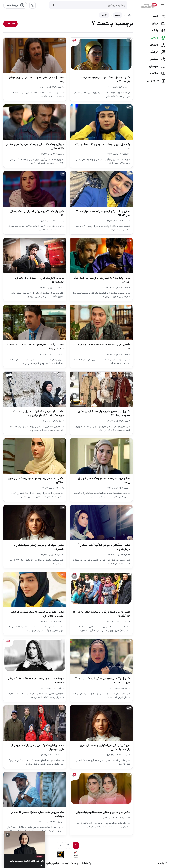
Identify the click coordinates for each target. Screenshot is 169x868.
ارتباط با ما (86, 863)
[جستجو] (54, 5)
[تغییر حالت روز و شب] (32, 5)
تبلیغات (65, 863)
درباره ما (75, 863)
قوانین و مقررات (52, 863)
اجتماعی (153, 45)
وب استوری (153, 81)
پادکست (153, 30)
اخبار (155, 16)
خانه (129, 15)
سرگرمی (153, 59)
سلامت (154, 73)
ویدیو (155, 23)
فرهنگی (153, 52)
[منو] (162, 5)
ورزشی (154, 37)
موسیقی (153, 66)
